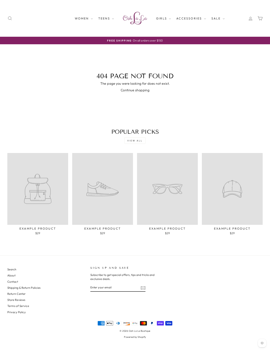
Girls (162, 18)
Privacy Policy (16, 312)
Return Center (16, 294)
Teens (104, 18)
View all (135, 140)
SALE (216, 18)
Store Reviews (16, 300)
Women (82, 18)
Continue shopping (135, 90)
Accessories (189, 18)
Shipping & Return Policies (24, 287)
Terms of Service (18, 306)
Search (11, 269)
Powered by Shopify (135, 336)
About (11, 275)
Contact (12, 281)
